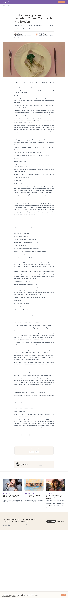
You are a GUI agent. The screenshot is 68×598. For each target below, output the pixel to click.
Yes (32, 451)
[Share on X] (23, 435)
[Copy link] (29, 435)
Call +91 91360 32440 (51, 521)
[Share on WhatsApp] (18, 435)
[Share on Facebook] (21, 435)
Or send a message (60, 521)
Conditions (28, 1)
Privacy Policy (16, 596)
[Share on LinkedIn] (26, 435)
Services (34, 1)
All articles (7, 5)
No (37, 451)
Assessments (41, 1)
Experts (23, 1)
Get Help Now (61, 1)
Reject (58, 594)
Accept (63, 594)
